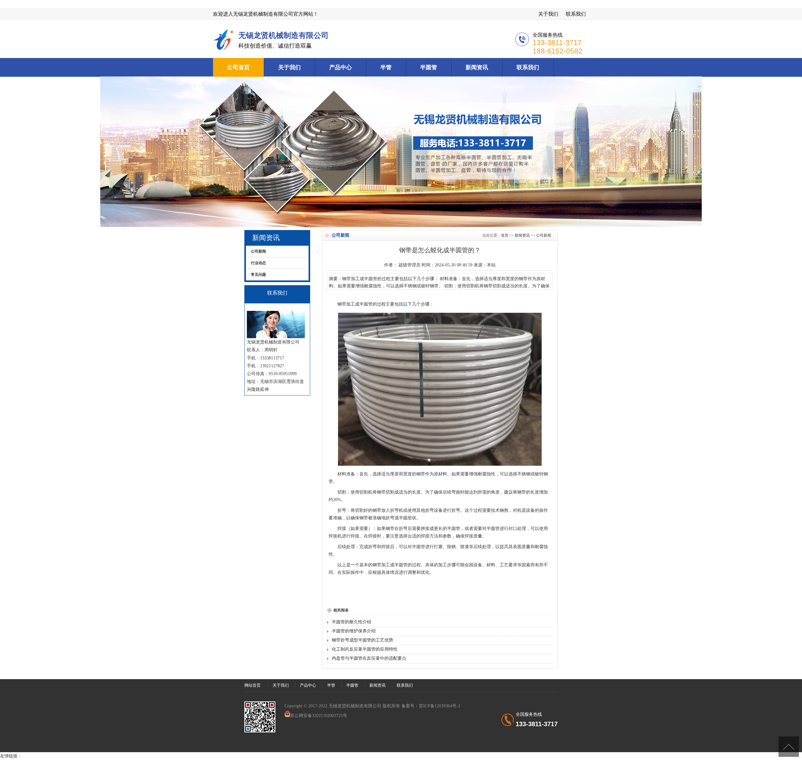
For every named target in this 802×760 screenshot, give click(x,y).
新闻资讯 (477, 67)
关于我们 (548, 14)
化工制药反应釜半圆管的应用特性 (365, 649)
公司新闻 (543, 235)
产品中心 (340, 67)
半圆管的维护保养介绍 (354, 631)
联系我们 (576, 14)
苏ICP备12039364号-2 (439, 706)
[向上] (789, 746)
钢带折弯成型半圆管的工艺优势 (362, 640)
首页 (504, 235)
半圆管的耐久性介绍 (351, 622)
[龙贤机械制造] (224, 49)
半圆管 (428, 67)
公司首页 (238, 67)
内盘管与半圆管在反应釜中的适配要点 (369, 658)
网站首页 (252, 685)
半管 (386, 67)
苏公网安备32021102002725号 (318, 715)
